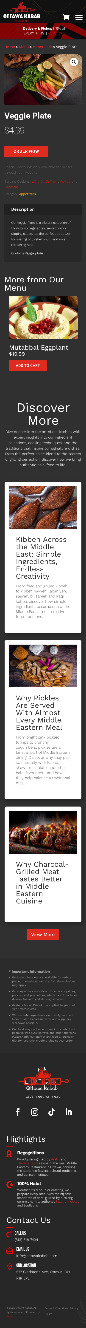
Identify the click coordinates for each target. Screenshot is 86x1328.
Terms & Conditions (56, 1308)
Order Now (26, 151)
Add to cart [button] (28, 365)
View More (43, 934)
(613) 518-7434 (26, 1239)
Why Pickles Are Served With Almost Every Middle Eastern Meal (39, 713)
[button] (74, 62)
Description (23, 209)
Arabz (55, 1159)
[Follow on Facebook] (17, 1112)
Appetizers (42, 47)
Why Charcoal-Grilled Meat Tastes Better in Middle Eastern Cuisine (42, 882)
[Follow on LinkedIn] (68, 1112)
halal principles (67, 1201)
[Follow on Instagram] (34, 1112)
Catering (11, 187)
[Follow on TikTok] (51, 1112)
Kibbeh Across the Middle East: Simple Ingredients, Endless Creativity (41, 557)
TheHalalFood (27, 1163)
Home (9, 47)
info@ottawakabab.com (36, 1256)
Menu (24, 47)
